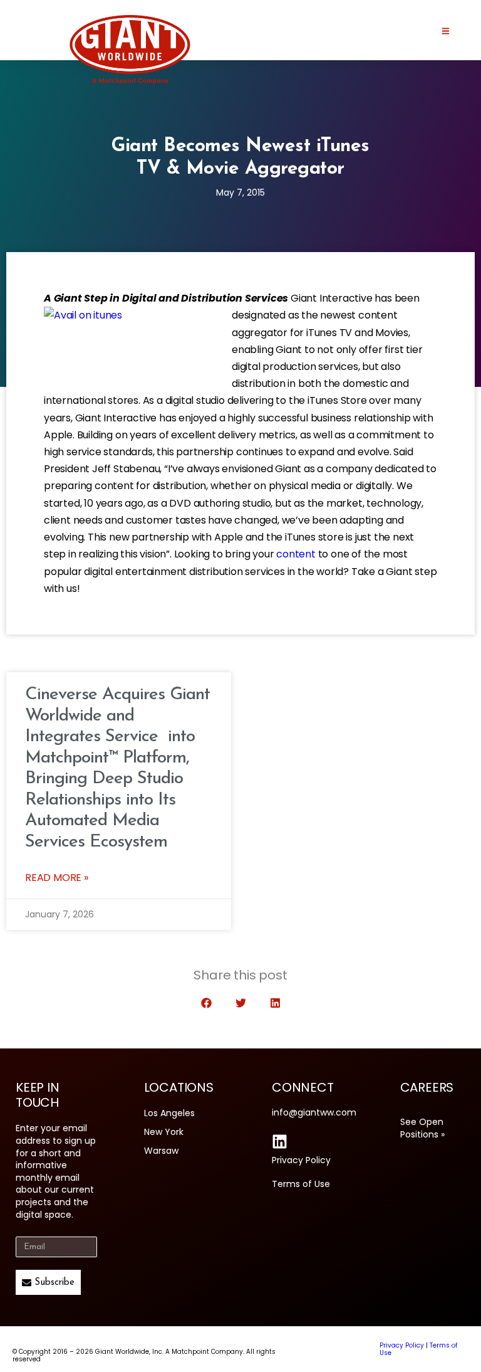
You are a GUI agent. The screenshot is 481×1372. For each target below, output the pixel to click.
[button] (206, 1003)
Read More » (56, 877)
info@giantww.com (314, 1112)
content (296, 554)
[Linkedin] (279, 1141)
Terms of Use (301, 1184)
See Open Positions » (422, 1128)
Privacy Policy (301, 1160)
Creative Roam (328, 1349)
